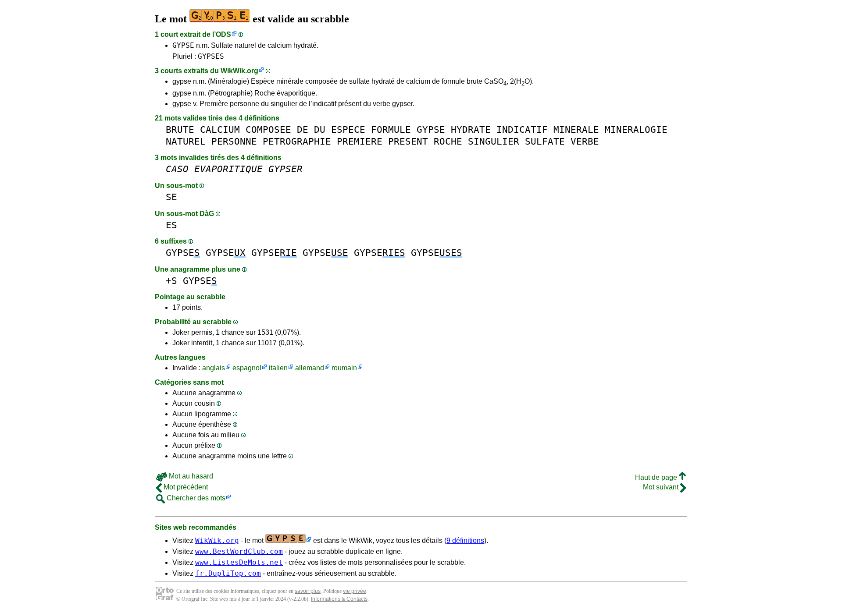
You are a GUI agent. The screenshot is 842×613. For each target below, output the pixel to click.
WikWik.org (239, 70)
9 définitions (465, 540)
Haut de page (657, 477)
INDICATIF (522, 129)
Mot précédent (185, 487)
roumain (344, 368)
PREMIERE (359, 141)
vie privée (354, 591)
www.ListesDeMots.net (239, 562)
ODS (223, 34)
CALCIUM (220, 129)
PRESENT (408, 141)
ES (171, 225)
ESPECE (348, 129)
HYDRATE (471, 129)
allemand (309, 368)
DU (319, 129)
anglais (213, 368)
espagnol (246, 368)
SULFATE (545, 141)
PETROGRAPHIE (297, 141)
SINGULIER (493, 141)
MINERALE (576, 129)
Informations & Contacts (339, 599)
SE (171, 196)
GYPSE (183, 45)
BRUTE (180, 129)
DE (302, 129)
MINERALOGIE (636, 129)
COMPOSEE (268, 129)
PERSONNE (234, 141)
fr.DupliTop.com (228, 573)
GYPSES (211, 56)
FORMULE (391, 129)
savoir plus (308, 591)
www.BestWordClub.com (239, 551)
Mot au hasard (190, 476)
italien (278, 368)
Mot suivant (661, 487)
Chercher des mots (195, 498)
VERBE (585, 141)
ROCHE (448, 141)
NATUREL (186, 141)
